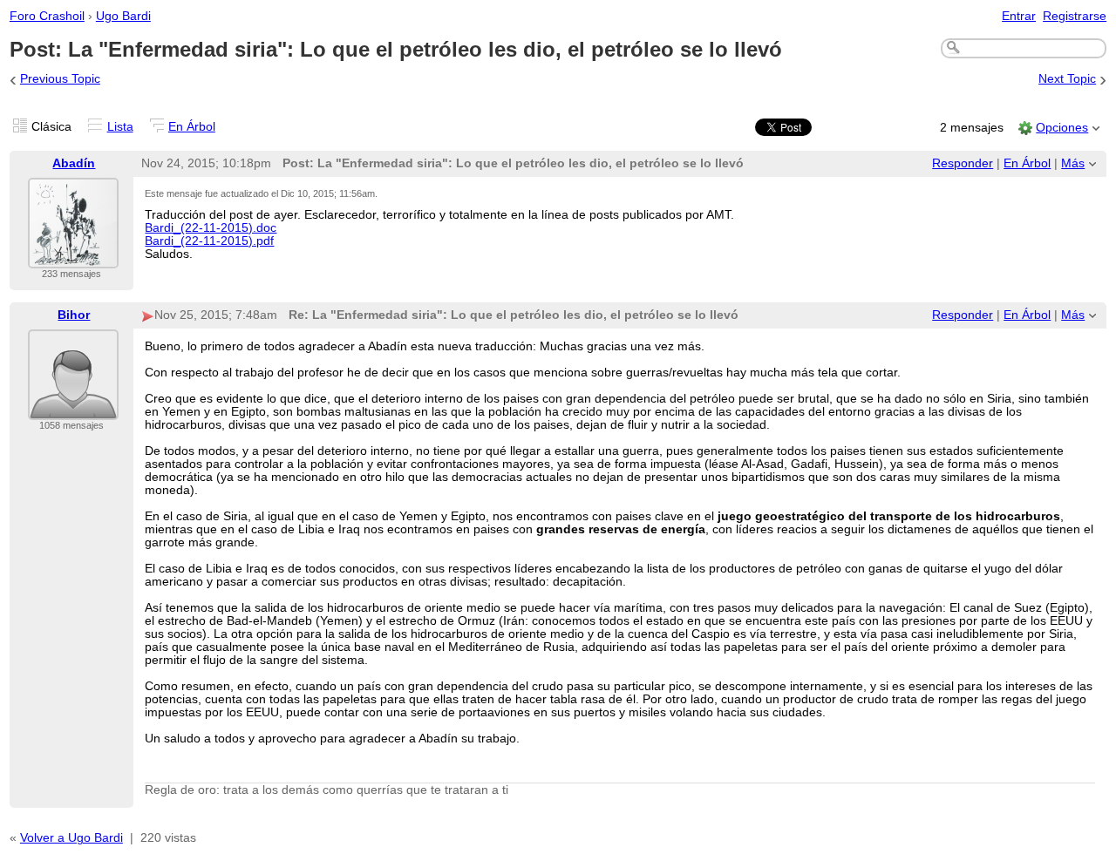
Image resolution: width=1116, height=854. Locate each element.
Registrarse (1074, 16)
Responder (962, 163)
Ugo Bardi (123, 16)
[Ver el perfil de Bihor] (73, 409)
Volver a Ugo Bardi (71, 837)
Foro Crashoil (47, 16)
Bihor (74, 315)
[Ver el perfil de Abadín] (73, 257)
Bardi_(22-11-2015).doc (210, 227)
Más (1073, 163)
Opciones (1062, 127)
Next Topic (1067, 78)
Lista (120, 126)
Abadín (73, 163)
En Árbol (191, 126)
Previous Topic (60, 78)
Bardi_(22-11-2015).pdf (209, 240)
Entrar (1019, 16)
